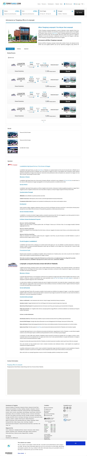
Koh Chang (23, 413)
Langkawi (16, 418)
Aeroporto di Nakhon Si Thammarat (13, 407)
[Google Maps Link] (64, 411)
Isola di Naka (19, 412)
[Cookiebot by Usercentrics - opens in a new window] (9, 453)
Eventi (34, 429)
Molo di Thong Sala (31, 82)
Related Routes (10, 48)
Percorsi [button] (44, 4)
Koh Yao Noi (31, 417)
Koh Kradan (37, 413)
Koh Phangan (60, 278)
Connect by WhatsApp (50, 413)
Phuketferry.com (9, 437)
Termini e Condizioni (32, 431)
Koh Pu (16, 417)
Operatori (26, 48)
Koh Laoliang (13, 415)
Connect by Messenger (47, 411)
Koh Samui (69, 180)
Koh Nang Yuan (38, 415)
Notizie (37, 429)
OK (75, 443)
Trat (9, 425)
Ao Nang (19, 408)
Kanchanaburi (8, 413)
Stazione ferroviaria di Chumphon (12, 423)
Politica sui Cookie (18, 433)
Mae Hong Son (22, 418)
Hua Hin (14, 412)
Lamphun (12, 418)
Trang (7, 425)
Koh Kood (32, 413)
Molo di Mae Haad (44, 111)
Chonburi (37, 408)
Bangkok (70, 278)
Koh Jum (28, 413)
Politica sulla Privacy (10, 433)
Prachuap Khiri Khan (10, 422)
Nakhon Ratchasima (30, 418)
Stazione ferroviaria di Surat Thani (26, 423)
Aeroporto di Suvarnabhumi (11, 408)
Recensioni (12, 431)
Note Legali (25, 431)
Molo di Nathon (44, 66)
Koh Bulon (18, 413)
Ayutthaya (23, 408)
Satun (22, 422)
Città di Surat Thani (26, 410)
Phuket (37, 420)
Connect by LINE (49, 415)
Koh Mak (27, 415)
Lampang (8, 418)
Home (39, 4)
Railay (15, 422)
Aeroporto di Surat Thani (33, 407)
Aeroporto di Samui (24, 407)
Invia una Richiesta (49, 407)
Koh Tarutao (26, 417)
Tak (39, 423)
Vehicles (19, 48)
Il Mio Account (68, 4)
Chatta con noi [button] (48, 409)
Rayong (18, 422)
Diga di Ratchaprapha (35, 410)
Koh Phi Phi (12, 417)
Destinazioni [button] (50, 4)
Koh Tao (65, 180)
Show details (21, 453)
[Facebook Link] (64, 408)
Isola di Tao (44, 110)
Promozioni (30, 429)
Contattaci (31, 433)
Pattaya (28, 420)
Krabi (31, 64)
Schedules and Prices (19, 429)
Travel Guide (20, 431)
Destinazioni (11, 429)
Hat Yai (11, 412)
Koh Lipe (23, 415)
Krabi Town (55, 33)
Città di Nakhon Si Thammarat (16, 410)
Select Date (11, 57)
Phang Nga (33, 420)
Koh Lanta (8, 415)
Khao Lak (14, 413)
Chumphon (8, 410)
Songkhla (31, 422)
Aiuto (61, 4)
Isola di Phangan (26, 412)
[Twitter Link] (67, 408)
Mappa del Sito (25, 433)
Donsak (7, 412)
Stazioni (57, 4)
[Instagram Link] (70, 408)
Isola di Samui (44, 65)
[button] (79, 4)
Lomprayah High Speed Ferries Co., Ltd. (21, 65)
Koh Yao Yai (37, 417)
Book (68, 71)
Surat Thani (40, 170)
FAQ (16, 431)
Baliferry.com (15, 437)
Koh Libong (18, 415)
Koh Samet (21, 417)
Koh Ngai (7, 417)
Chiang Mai (32, 408)
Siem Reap (26, 422)
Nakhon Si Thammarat (10, 420)
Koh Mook (32, 415)
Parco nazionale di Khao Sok (20, 420)
